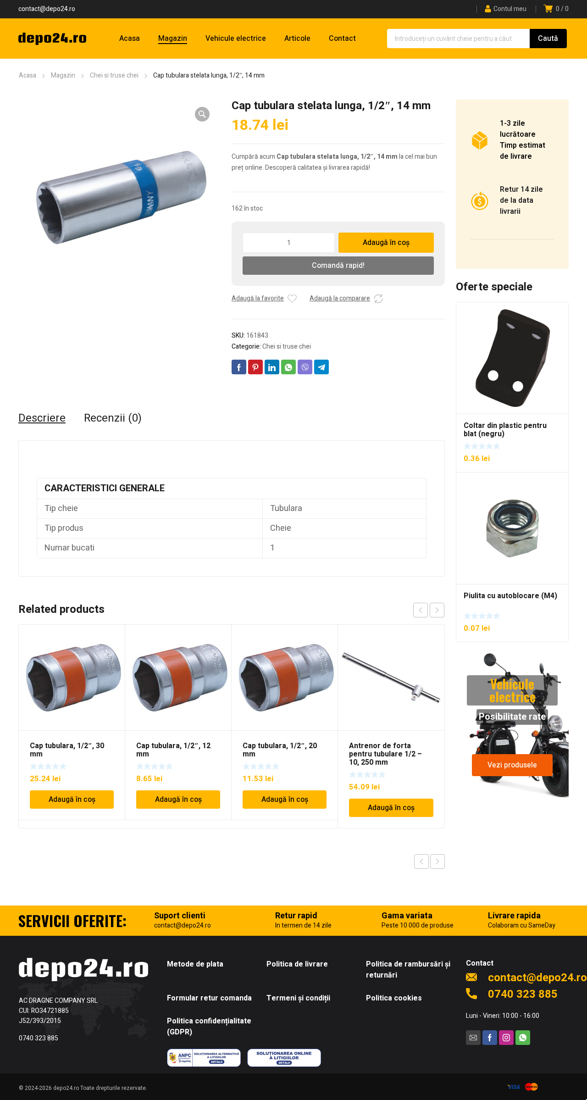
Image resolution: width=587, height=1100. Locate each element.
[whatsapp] (522, 1037)
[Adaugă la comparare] (378, 298)
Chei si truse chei (114, 75)
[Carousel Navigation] (428, 610)
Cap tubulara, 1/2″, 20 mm (280, 750)
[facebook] (489, 1037)
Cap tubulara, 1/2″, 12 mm (173, 750)
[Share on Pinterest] (255, 367)
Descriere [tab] (42, 418)
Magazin (63, 75)
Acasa (27, 75)
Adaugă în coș (386, 242)
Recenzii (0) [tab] (113, 418)
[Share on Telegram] (321, 367)
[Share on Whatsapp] (288, 367)
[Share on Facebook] (239, 367)
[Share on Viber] (305, 367)
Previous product (421, 861)
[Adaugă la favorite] (292, 298)
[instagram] (506, 1037)
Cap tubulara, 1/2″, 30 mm (67, 750)
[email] (473, 1037)
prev (420, 610)
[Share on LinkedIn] (272, 367)
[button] (202, 114)
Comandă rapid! (338, 265)
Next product (437, 861)
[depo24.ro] (52, 38)
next (437, 610)
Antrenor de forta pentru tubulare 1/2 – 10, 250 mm (385, 754)
